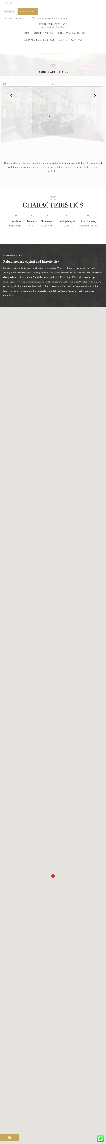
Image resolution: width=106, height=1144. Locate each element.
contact (76, 40)
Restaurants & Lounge (71, 33)
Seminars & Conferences (39, 40)
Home (26, 33)
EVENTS (63, 40)
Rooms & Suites (43, 33)
